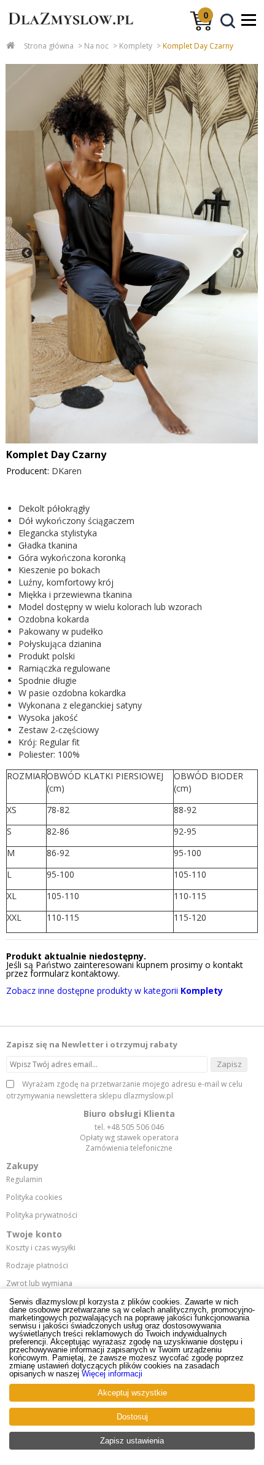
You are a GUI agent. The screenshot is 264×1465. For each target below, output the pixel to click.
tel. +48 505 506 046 (129, 1127)
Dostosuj (132, 1416)
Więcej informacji (112, 1373)
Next (238, 253)
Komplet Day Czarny (198, 46)
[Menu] (248, 19)
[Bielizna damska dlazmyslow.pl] (67, 30)
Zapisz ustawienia (132, 1440)
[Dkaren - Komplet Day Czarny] (132, 253)
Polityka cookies (34, 1197)
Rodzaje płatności (37, 1266)
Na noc (96, 46)
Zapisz (229, 1064)
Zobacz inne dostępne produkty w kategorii (114, 990)
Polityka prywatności (41, 1215)
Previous (27, 253)
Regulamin (24, 1180)
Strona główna (49, 46)
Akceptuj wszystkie (132, 1392)
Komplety (135, 46)
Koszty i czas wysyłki (41, 1248)
